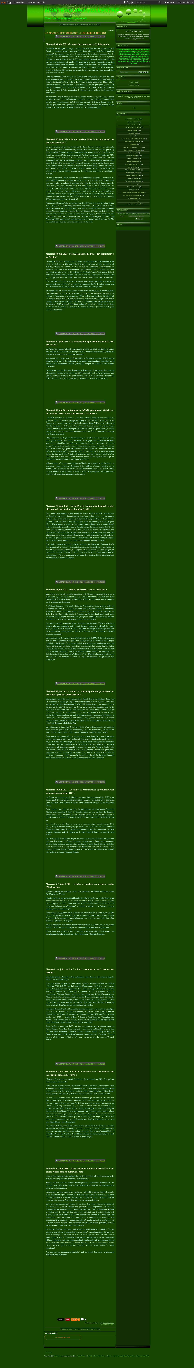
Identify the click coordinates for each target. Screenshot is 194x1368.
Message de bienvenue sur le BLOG (133, 195)
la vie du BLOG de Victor (133, 172)
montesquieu (48, 1351)
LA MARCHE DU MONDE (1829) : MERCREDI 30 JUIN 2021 (75, 33)
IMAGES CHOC (132, 133)
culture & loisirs (133, 184)
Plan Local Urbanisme (133, 187)
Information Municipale (132, 155)
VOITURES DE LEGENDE (132, 127)
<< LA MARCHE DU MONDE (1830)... (69, 24)
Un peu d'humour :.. (132, 158)
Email (121, 216)
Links (134, 108)
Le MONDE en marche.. (108, 1323)
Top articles (81, 1356)
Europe (132, 136)
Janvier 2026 (133, 82)
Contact (134, 39)
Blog (127, 31)
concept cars (133, 201)
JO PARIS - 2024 (132, 167)
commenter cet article (107, 1324)
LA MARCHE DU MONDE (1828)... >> (90, 24)
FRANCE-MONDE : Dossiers (133, 181)
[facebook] (124, 2)
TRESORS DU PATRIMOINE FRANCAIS (132, 138)
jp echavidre (57, 1356)
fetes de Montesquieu (133, 161)
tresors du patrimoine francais (133, 204)
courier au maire (133, 189)
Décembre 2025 (133, 85)
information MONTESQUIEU (132, 141)
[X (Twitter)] (128, 2)
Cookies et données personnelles (124, 1356)
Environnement (132, 153)
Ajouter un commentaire (62, 1337)
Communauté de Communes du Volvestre (133, 192)
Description (121, 34)
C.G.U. (109, 1356)
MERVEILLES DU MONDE (133, 175)
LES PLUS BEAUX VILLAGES (132, 150)
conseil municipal (132, 144)
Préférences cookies (142, 1356)
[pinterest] (132, 2)
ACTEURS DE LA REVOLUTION (132, 147)
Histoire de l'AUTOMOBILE (132, 170)
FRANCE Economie (132, 130)
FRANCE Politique (132, 121)
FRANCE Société (132, 124)
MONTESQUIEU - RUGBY (132, 164)
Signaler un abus (99, 1356)
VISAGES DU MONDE (133, 178)
